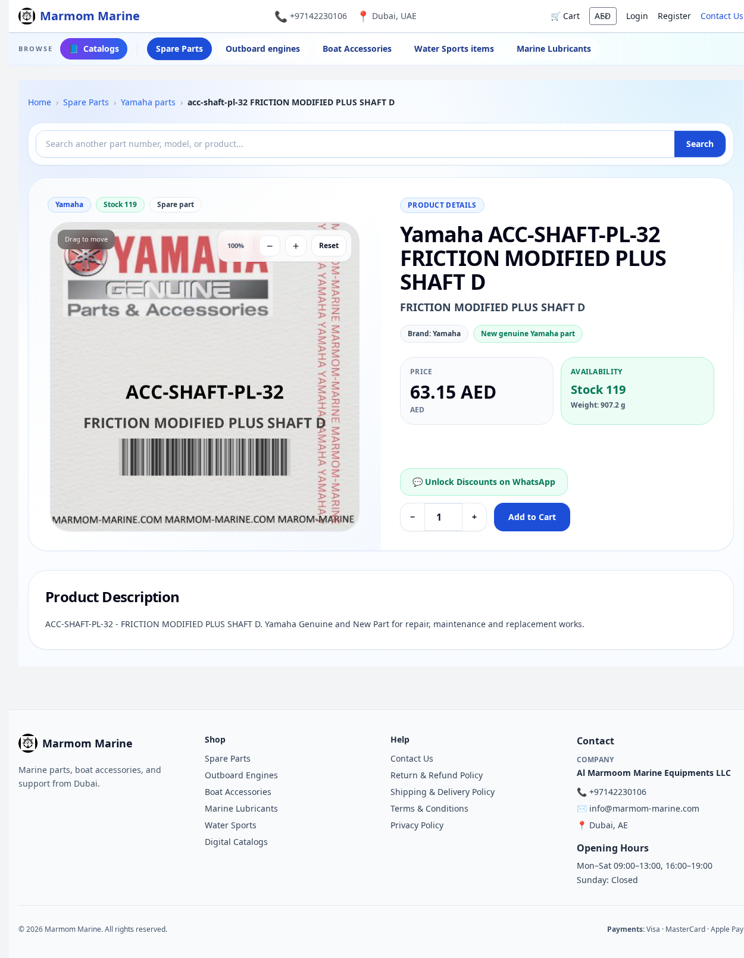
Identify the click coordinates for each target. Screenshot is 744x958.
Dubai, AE (608, 825)
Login (637, 15)
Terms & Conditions (429, 808)
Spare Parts (179, 48)
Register (674, 15)
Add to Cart (532, 516)
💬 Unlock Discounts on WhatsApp (483, 481)
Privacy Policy (416, 825)
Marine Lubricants (554, 48)
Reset (329, 245)
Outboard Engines (241, 775)
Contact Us (722, 15)
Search (700, 143)
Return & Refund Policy (436, 775)
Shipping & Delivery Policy (442, 791)
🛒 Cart (565, 15)
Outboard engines (263, 48)
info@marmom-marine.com (644, 808)
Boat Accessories (357, 48)
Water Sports (231, 825)
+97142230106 (318, 15)
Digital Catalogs (236, 841)
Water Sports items (454, 48)
